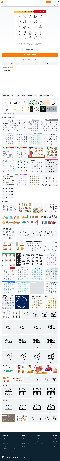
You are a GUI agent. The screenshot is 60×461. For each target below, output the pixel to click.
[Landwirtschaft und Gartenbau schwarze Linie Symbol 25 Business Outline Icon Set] (8, 273)
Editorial (23, 1)
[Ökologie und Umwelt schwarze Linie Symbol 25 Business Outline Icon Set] (21, 152)
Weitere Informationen (7, 70)
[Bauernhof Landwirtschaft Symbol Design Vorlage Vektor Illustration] (17, 379)
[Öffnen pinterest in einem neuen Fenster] (19, 457)
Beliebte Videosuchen (24, 446)
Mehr (28, 1)
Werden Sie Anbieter (39, 443)
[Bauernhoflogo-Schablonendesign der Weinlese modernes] (52, 152)
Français (54, 445)
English (53, 438)
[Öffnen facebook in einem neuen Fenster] (13, 457)
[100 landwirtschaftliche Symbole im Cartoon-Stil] (8, 259)
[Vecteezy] (2, 2)
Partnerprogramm (24, 441)
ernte (35, 95)
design (40, 95)
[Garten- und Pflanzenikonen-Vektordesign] (22, 139)
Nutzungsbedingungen (36, 457)
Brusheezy (5, 438)
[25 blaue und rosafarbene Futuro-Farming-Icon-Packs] (21, 180)
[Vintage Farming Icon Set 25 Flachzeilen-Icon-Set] (37, 166)
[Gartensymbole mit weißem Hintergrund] (23, 166)
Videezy (4, 441)
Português (54, 441)
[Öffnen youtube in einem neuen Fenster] (24, 457)
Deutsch (54, 443)
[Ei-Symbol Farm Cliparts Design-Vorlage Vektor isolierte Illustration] (8, 369)
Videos (17, 1)
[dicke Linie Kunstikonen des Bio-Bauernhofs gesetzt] (14, 125)
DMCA (21, 440)
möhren (23, 95)
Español (54, 440)
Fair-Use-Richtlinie (53, 457)
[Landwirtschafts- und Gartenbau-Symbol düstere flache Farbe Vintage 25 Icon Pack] (8, 139)
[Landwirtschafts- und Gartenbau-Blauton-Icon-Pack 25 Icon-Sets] (37, 273)
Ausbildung (5, 445)
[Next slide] (55, 95)
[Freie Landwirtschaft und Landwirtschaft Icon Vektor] (9, 208)
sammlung (29, 95)
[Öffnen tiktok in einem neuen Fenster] (21, 457)
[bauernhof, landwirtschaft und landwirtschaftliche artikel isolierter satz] (42, 369)
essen (52, 95)
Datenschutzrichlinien (45, 457)
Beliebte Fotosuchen (24, 445)
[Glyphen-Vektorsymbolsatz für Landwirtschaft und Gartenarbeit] (16, 314)
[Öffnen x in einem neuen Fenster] (23, 457)
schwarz (17, 95)
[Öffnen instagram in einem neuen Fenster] (15, 457)
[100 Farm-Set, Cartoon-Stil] (38, 208)
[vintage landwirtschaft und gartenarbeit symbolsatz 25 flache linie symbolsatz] (33, 125)
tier (12, 95)
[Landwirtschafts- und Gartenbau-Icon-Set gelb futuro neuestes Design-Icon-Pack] (51, 302)
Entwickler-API (5, 446)
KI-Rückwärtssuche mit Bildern (9, 448)
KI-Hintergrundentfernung (8, 450)
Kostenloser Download (29, 55)
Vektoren (6, 1)
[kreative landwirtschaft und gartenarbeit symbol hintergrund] (22, 302)
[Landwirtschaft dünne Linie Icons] (8, 180)
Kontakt (36, 440)
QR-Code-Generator (6, 451)
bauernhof (46, 95)
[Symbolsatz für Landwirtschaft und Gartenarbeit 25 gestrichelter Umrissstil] (51, 287)
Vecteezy (4, 440)
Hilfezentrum (37, 438)
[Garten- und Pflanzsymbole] (8, 193)
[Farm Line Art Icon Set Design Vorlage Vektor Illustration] (37, 233)
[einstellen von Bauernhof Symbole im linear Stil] (8, 233)
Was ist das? (12, 67)
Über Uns (36, 441)
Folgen (36, 50)
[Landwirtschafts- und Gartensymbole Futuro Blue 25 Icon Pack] (8, 287)
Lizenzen (22, 438)
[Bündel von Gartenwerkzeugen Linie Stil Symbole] (49, 125)
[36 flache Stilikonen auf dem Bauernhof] (36, 152)
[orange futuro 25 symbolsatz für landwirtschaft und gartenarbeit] (37, 287)
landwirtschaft (6, 95)
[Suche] (53, 5)
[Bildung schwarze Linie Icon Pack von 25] (8, 152)
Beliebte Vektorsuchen (24, 443)
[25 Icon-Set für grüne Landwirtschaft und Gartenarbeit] (23, 287)
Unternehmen (5, 443)
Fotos (12, 1)
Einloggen (53, 1)
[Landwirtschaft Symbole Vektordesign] (50, 180)
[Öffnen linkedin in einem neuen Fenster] (17, 457)
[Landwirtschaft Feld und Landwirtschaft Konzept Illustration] (8, 418)
